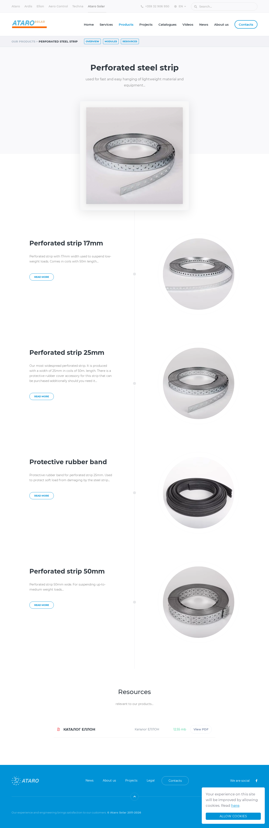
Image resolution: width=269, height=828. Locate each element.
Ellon (40, 6)
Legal (151, 780)
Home (89, 24)
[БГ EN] (182, 6)
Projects (146, 24)
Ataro (16, 6)
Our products (23, 41)
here (235, 805)
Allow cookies (233, 816)
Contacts (246, 24)
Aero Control (58, 6)
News (203, 24)
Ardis (28, 6)
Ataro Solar (96, 6)
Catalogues (167, 24)
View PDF (201, 729)
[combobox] (221, 6)
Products (126, 24)
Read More (41, 277)
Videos (187, 24)
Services (106, 24)
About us (221, 24)
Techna (77, 6)
